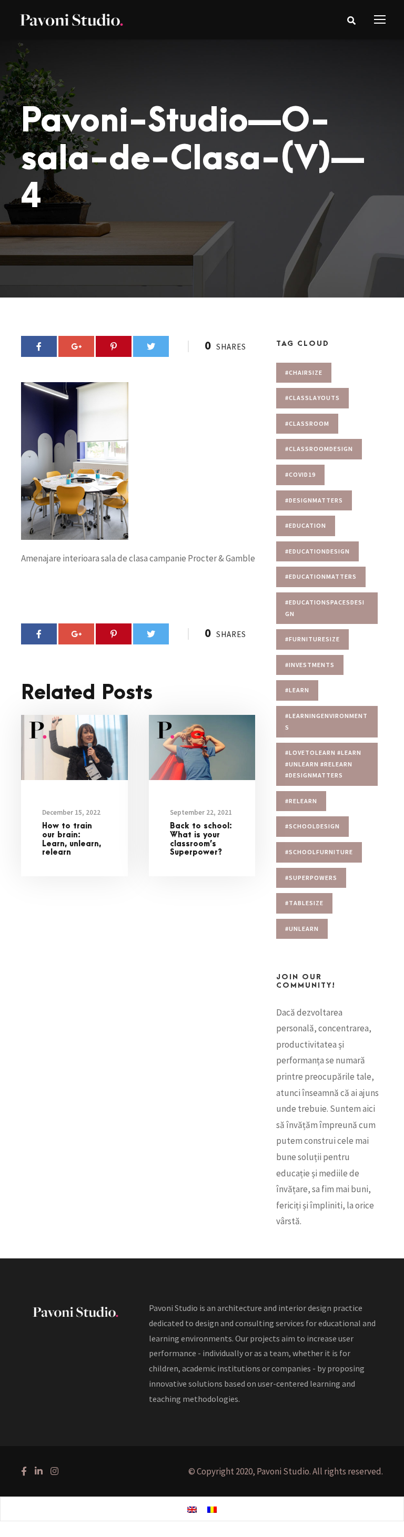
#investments (310, 665)
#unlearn (302, 929)
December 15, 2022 (71, 812)
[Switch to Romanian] (212, 1509)
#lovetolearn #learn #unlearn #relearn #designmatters (323, 764)
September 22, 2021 (201, 812)
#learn (297, 690)
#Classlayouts (312, 398)
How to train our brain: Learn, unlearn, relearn (71, 839)
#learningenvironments (326, 721)
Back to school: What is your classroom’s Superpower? (201, 839)
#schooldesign (312, 826)
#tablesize (304, 903)
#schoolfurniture (319, 852)
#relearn (301, 801)
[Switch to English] (192, 1509)
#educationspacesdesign (325, 608)
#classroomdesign (319, 449)
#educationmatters (321, 576)
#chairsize (303, 372)
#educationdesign (317, 551)
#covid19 (300, 474)
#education (305, 525)
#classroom (307, 423)
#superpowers (311, 878)
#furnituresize (312, 639)
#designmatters (314, 500)
